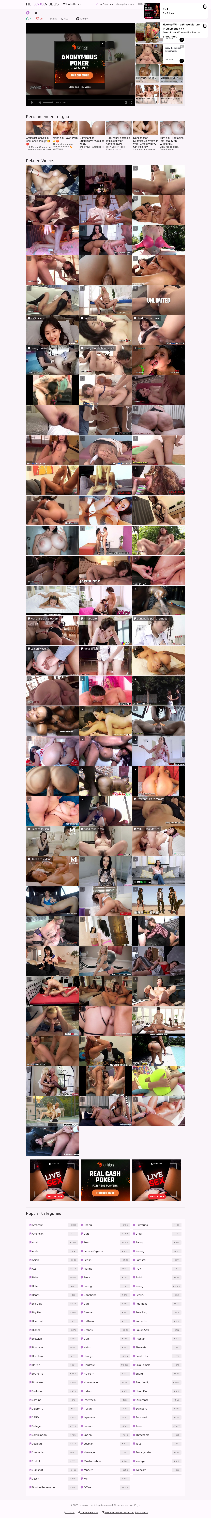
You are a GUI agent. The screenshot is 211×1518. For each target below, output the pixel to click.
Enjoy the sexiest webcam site (173, 49)
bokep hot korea (125, 4)
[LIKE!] (27, 18)
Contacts (70, 1512)
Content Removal (89, 1512)
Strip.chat (169, 38)
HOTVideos (42, 4)
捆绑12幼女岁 (144, 4)
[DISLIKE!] (37, 18)
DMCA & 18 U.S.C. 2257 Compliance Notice (126, 1512)
